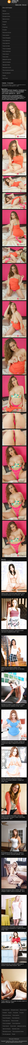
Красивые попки (6, 64)
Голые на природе (7, 48)
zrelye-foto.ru (9, 1041)
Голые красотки (6, 43)
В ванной (5, 21)
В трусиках (5, 27)
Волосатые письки (7, 32)
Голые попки (5, 56)
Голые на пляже (6, 46)
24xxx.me (24, 4)
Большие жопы (6, 13)
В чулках (5, 29)
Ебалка (4, 10)
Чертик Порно (4, 88)
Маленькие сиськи (7, 67)
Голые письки (6, 54)
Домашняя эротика (7, 59)
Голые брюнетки (6, 40)
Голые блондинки (6, 37)
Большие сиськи (6, 16)
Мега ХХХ (3, 559)
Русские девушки (6, 72)
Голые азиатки (6, 35)
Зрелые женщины (7, 62)
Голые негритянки (7, 51)
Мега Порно (5, 78)
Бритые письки (6, 19)
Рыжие (4, 75)
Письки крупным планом (8, 70)
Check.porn (16, 1038)
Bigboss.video (18, 4)
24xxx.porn (11, 1038)
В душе (4, 24)
